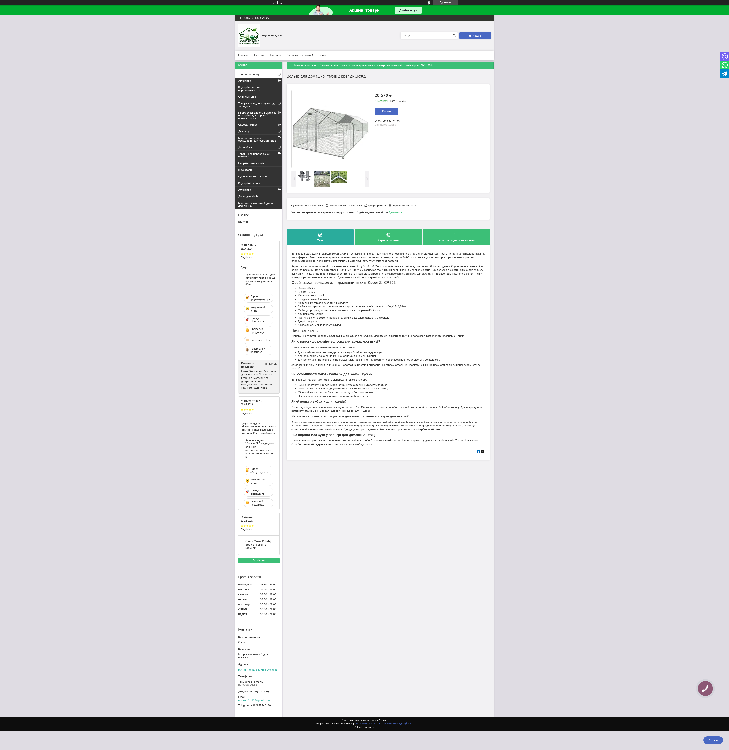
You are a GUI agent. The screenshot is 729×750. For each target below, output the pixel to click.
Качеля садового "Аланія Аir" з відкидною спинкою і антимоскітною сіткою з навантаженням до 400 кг (260, 448)
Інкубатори (245, 169)
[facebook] (478, 452)
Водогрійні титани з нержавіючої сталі (250, 89)
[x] (482, 452)
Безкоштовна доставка (309, 205)
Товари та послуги (305, 65)
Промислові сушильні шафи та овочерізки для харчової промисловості (257, 115)
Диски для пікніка (249, 196)
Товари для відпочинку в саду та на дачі (256, 105)
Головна (243, 54)
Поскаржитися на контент (368, 723)
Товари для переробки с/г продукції (254, 155)
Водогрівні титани (249, 183)
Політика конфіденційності (398, 723)
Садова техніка (329, 65)
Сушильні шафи (248, 96)
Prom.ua (382, 720)
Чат (716, 740)
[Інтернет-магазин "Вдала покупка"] (249, 35)
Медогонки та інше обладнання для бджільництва (257, 139)
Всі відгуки (259, 560)
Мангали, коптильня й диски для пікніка (255, 204)
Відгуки (322, 54)
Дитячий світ (246, 147)
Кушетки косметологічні (252, 176)
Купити (386, 111)
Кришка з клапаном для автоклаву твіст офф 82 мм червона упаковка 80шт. (260, 279)
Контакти (275, 54)
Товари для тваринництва (357, 65)
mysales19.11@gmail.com (254, 700)
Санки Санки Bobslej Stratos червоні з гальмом (258, 544)
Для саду (243, 131)
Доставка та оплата (299, 54)
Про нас (259, 54)
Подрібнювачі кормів (251, 163)
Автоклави (244, 80)
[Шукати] (454, 35)
